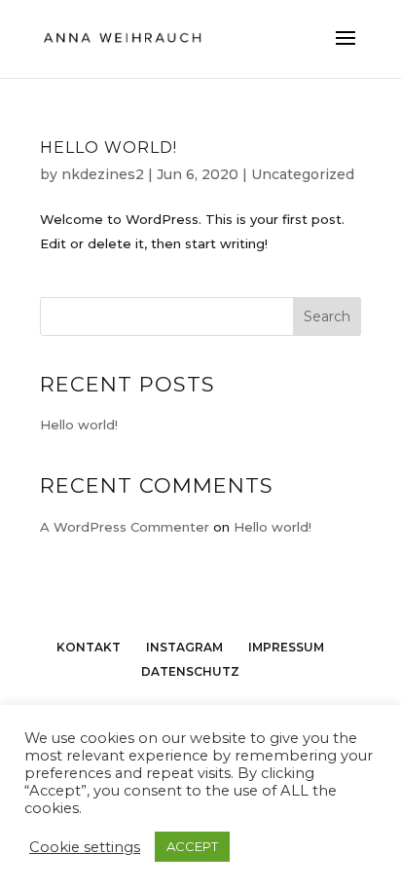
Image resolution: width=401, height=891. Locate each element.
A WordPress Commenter (124, 527)
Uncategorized (302, 174)
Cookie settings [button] (84, 847)
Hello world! (108, 147)
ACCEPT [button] (192, 846)
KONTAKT (88, 647)
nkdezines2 (102, 174)
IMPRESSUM (286, 647)
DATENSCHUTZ (190, 671)
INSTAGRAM (184, 647)
